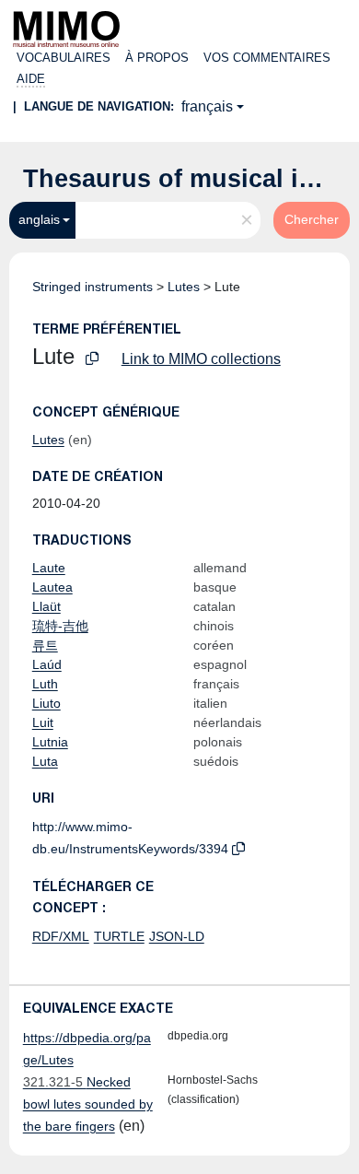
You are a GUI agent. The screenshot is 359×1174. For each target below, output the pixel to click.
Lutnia (50, 741)
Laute (48, 567)
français (207, 106)
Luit (42, 722)
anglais (39, 219)
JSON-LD (176, 936)
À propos (157, 58)
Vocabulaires (63, 58)
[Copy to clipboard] (92, 359)
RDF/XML (60, 936)
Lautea (52, 587)
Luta (45, 761)
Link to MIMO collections (201, 359)
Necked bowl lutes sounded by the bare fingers (88, 1103)
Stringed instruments (92, 286)
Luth (45, 683)
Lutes (184, 286)
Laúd (47, 664)
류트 (45, 645)
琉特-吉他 (60, 625)
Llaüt (46, 606)
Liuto (46, 703)
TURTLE (119, 936)
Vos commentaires (266, 58)
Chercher (311, 219)
